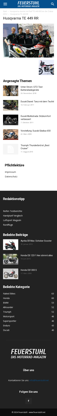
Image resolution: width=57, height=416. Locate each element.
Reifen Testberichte (12, 211)
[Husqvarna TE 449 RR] (28, 56)
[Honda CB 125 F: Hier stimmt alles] (10, 259)
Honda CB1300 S (29, 270)
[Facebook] (29, 401)
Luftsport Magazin (12, 220)
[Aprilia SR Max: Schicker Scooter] (10, 244)
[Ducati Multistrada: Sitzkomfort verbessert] (10, 120)
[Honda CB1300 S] (10, 274)
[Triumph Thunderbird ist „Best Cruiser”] (10, 149)
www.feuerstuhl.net (37, 412)
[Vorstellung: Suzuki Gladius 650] (10, 134)
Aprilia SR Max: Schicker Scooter (36, 241)
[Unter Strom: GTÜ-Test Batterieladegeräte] (10, 90)
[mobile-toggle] (5, 4)
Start (5, 11)
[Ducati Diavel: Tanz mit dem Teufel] (10, 105)
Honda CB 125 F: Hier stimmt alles (37, 255)
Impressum (10, 171)
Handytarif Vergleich (13, 215)
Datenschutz (11, 176)
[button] (52, 4)
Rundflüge (8, 224)
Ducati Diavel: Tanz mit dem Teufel (37, 101)
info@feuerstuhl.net (39, 380)
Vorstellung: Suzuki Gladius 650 (36, 131)
